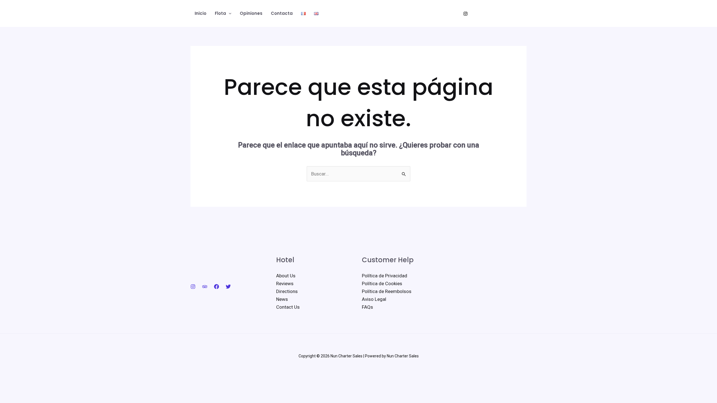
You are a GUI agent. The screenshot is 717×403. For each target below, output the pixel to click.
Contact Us (288, 307)
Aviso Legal (374, 299)
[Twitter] (228, 286)
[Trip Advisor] (204, 286)
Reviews (285, 283)
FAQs (367, 307)
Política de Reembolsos (386, 291)
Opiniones (251, 13)
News (282, 299)
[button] (228, 13)
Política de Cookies (382, 283)
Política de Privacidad (384, 275)
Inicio (200, 13)
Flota (220, 13)
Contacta (282, 13)
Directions (287, 291)
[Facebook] (216, 286)
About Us (285, 275)
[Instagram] (465, 13)
